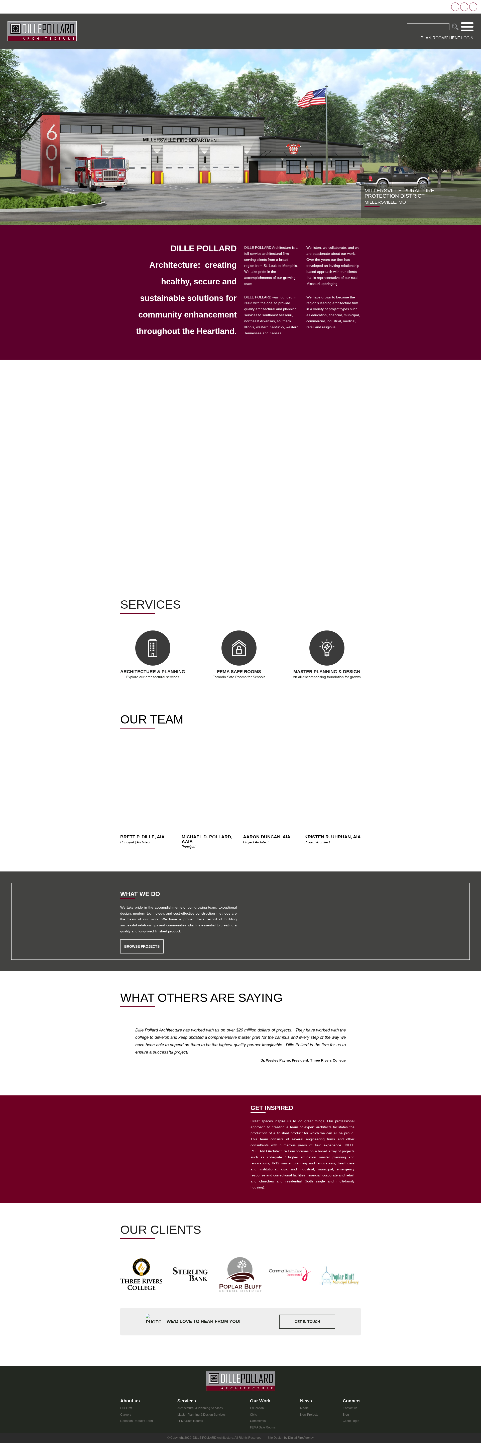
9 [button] (148, 751)
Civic (253, 1414)
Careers (125, 1414)
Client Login (351, 1421)
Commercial (258, 1421)
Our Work (260, 1400)
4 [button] (132, 751)
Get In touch (307, 1322)
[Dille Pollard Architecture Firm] (42, 31)
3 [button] (129, 751)
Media (304, 1408)
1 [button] (122, 751)
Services (186, 1400)
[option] (240, 137)
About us (130, 1400)
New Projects (309, 1414)
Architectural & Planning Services (200, 1408)
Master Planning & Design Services (201, 1414)
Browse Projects (142, 946)
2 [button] (125, 751)
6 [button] (138, 751)
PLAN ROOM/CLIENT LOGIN (447, 38)
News (306, 1400)
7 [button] (142, 751)
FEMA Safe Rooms (190, 1421)
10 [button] (151, 751)
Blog (346, 1414)
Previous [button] (115, 796)
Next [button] (365, 796)
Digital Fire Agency (301, 1437)
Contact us (350, 1408)
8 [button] (145, 751)
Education (257, 1408)
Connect (352, 1400)
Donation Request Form (136, 1421)
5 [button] (135, 751)
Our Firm (126, 1408)
